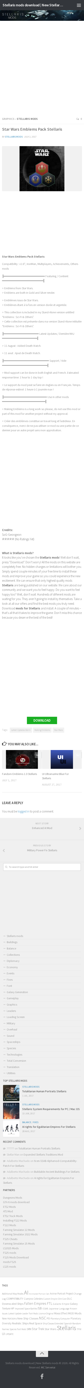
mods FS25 (9, 1262)
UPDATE (9, 1334)
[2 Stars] (5, 539)
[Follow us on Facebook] (42, 1376)
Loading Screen (16, 1017)
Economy (12, 967)
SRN (29, 1329)
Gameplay (13, 998)
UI (3, 1334)
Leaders (11, 1011)
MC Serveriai (48, 1367)
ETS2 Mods (9, 1207)
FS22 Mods (9, 1225)
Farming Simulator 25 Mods (19, 1243)
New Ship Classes (27, 1318)
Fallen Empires (35, 1303)
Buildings (12, 942)
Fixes (10, 979)
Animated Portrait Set (39, 1293)
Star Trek (38, 1329)
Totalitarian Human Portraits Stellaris (44, 1091)
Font (9, 986)
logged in (23, 811)
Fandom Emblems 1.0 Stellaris (19, 774)
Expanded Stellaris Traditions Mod (43, 1154)
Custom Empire (50, 1298)
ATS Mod (8, 1211)
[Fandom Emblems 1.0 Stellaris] (22, 759)
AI (26, 1292)
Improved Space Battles (26, 1308)
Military (11, 1023)
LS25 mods (9, 1266)
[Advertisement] (42, 67)
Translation (13, 1067)
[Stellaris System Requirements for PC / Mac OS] (11, 1111)
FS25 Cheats (10, 1239)
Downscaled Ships (12, 1304)
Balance (11, 948)
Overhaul (12, 1029)
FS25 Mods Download (16, 1257)
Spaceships (13, 1042)
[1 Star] (3, 539)
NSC (42, 1318)
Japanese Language (59, 1308)
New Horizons (9, 1318)
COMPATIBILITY (14, 1298)
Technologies (14, 1054)
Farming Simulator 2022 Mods (20, 1234)
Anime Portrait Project (61, 1293)
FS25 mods (9, 1253)
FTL (49, 1303)
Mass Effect (60, 1313)
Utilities (11, 1073)
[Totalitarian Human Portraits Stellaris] (11, 1093)
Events (10, 973)
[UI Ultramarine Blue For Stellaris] (62, 759)
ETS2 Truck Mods (13, 1216)
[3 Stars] (8, 539)
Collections (13, 955)
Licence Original (46, 1313)
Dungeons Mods (12, 1197)
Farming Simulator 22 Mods (19, 1230)
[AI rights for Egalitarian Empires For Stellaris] (11, 1128)
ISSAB (45, 1308)
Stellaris (66, 1328)
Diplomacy (13, 961)
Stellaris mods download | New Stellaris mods (33, 5)
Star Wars (58, 730)
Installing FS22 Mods (15, 1220)
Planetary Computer (60, 1318)
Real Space (35, 1323)
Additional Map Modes (12, 1293)
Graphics (8, 119)
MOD (71, 1313)
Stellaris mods (14, 136)
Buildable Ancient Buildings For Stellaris (57, 1172)
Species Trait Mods (18, 1329)
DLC (69, 1298)
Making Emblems (42, 730)
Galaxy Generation (17, 992)
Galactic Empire (61, 1303)
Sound (10, 1036)
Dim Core (62, 1298)
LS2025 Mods (11, 1248)
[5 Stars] (13, 539)
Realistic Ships (20, 1323)
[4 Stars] (10, 539)
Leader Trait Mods (30, 1313)
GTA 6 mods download (16, 1202)
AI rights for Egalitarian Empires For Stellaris (49, 1127)
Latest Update (15, 1313)
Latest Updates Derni (21, 730)
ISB (40, 1308)
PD (48, 1318)
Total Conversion (16, 1060)
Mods (78, 1313)
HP (12, 1308)
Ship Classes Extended (53, 1323)
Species (11, 1048)
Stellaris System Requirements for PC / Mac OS (51, 1109)
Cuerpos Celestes (33, 1298)
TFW (79, 1329)
